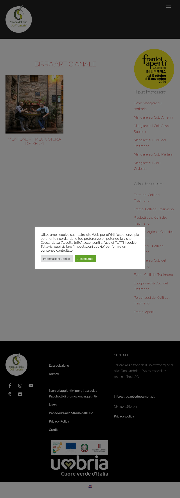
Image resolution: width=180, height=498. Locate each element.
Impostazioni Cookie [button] (56, 258)
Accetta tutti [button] (85, 258)
